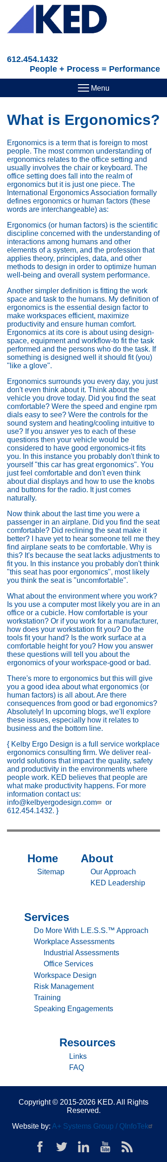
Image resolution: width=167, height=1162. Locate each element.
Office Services (68, 964)
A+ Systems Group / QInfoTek (100, 1126)
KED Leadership (117, 883)
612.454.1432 (32, 59)
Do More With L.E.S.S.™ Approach (91, 930)
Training (47, 997)
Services (46, 917)
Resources (87, 1042)
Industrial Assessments (81, 953)
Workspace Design (65, 975)
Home (42, 858)
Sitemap (50, 872)
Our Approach (113, 872)
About (97, 858)
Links (78, 1056)
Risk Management (64, 986)
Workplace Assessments (74, 942)
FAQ (76, 1067)
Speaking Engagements (73, 1009)
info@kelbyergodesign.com (52, 802)
